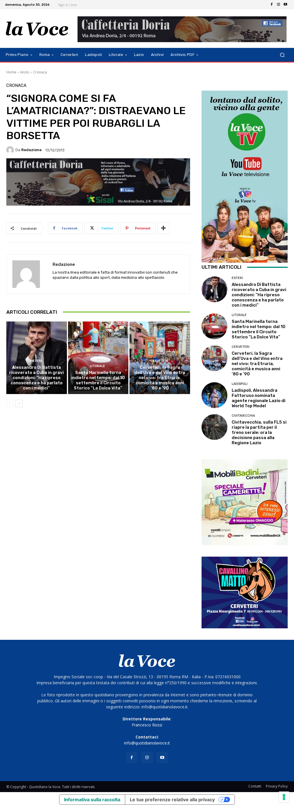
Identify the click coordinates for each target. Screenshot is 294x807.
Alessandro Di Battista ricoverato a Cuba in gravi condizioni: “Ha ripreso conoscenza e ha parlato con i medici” (36, 378)
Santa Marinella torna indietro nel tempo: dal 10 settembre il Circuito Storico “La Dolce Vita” (98, 380)
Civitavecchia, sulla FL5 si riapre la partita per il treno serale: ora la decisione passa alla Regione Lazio (259, 432)
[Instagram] (278, 4)
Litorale (97, 366)
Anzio (24, 72)
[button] (282, 55)
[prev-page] (9, 403)
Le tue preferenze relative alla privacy (172, 799)
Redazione (31, 150)
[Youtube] (285, 4)
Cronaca (40, 72)
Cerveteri (159, 360)
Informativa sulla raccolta (92, 799)
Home (11, 72)
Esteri (36, 360)
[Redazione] (11, 150)
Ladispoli (239, 383)
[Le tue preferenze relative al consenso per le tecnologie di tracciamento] (283, 797)
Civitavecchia (243, 415)
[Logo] (37, 28)
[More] (163, 228)
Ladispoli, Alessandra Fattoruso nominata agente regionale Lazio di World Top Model (258, 398)
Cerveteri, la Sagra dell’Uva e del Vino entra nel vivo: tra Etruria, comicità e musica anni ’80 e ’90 (159, 378)
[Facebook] (271, 4)
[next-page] (19, 403)
